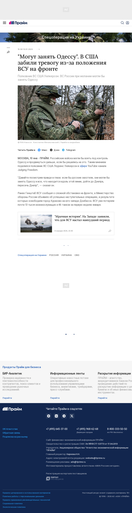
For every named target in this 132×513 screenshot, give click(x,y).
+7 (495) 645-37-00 (56, 429)
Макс (44, 150)
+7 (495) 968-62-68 (87, 430)
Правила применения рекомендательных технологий (26, 500)
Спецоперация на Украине (66, 37)
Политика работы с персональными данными (23, 496)
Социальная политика (13, 503)
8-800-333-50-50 (117, 430)
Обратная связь (11, 432)
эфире (83, 166)
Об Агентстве (10, 429)
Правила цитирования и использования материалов (26, 493)
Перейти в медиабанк (70, 142)
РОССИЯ (54, 255)
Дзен (56, 150)
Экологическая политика (14, 507)
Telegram (70, 150)
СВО (77, 255)
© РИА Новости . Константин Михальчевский (38, 142)
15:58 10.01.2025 (25, 49)
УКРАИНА (66, 255)
